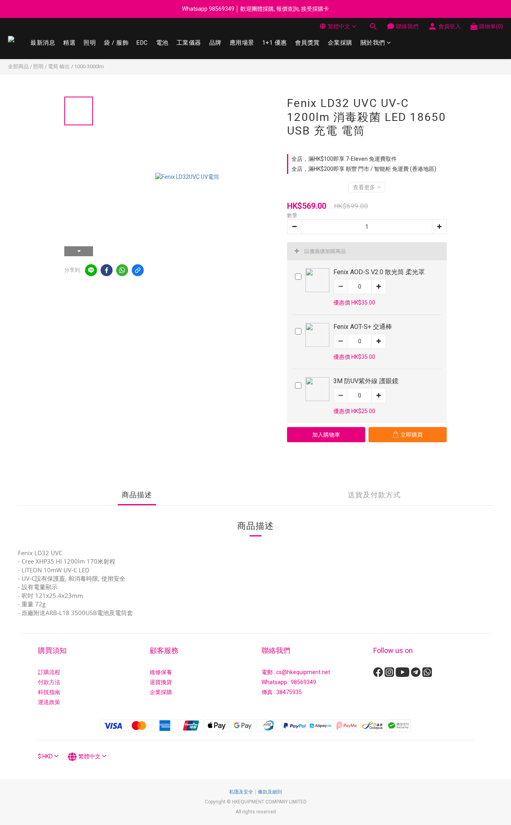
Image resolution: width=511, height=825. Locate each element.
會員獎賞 (307, 42)
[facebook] (107, 270)
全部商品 (18, 66)
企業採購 (340, 42)
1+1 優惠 (274, 42)
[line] (91, 270)
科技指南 (49, 692)
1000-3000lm (89, 66)
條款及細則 (270, 792)
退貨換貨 (161, 682)
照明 (89, 42)
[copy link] (138, 270)
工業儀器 (188, 42)
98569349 (303, 682)
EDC (142, 42)
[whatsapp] (122, 270)
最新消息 (42, 42)
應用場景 (242, 42)
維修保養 (161, 672)
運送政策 (49, 702)
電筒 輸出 (59, 66)
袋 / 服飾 (116, 42)
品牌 (215, 42)
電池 (162, 42)
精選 (69, 42)
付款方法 (49, 682)
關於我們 (372, 42)
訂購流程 (49, 672)
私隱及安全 (241, 792)
